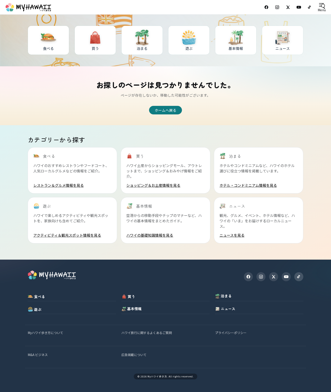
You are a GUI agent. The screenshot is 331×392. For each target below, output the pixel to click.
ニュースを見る (232, 235)
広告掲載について (134, 354)
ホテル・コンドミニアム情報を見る (248, 185)
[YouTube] (298, 7)
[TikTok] (309, 7)
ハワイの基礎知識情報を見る (149, 235)
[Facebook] (266, 7)
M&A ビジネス (38, 354)
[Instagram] (277, 7)
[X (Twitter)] (287, 7)
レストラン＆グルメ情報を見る (58, 185)
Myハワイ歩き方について (45, 332)
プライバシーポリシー (231, 332)
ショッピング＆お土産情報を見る (153, 185)
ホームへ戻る (165, 110)
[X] (273, 276)
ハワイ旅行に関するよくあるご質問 (146, 332)
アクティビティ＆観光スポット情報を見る (67, 235)
